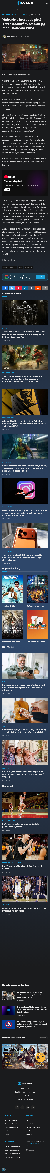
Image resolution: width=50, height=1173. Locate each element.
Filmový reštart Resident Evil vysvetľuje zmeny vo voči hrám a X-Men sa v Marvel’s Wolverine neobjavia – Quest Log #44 (24, 468)
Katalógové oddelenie (12, 1153)
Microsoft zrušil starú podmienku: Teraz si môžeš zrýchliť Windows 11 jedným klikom (31, 1009)
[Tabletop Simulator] (37, 624)
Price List (29, 1134)
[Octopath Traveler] (12, 624)
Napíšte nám (9, 1134)
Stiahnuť (42, 1038)
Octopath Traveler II (36, 606)
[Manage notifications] (3, 1169)
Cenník (28, 1131)
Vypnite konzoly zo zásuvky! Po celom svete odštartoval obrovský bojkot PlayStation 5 (32, 1024)
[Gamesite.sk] (25, 3)
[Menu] (3, 3)
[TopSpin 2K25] (12, 589)
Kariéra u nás (9, 1131)
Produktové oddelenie (12, 1146)
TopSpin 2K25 (8, 606)
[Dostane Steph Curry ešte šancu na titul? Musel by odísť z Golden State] (25, 889)
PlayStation (23, 9)
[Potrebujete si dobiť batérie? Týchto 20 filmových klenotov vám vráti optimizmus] (8, 995)
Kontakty (9, 1142)
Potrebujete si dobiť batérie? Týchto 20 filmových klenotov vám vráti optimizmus (32, 994)
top (20, 267)
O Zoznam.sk (11, 1115)
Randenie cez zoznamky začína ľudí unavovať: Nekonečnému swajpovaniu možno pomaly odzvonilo (24, 687)
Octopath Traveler (11, 642)
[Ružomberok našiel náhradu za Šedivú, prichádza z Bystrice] (25, 805)
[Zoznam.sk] (30, 1151)
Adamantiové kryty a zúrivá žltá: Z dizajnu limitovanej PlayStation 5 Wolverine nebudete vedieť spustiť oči (23, 423)
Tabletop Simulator (36, 642)
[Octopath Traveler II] (37, 589)
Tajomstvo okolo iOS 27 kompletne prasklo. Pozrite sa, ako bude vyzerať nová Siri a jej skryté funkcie (22, 557)
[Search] (46, 3)
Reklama (29, 1115)
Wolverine (28, 267)
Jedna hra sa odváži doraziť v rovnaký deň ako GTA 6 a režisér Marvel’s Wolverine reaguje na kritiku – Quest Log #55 (23, 334)
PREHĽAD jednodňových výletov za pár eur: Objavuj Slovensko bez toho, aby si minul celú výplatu (23, 774)
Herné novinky (13, 9)
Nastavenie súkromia (12, 1127)
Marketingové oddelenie (13, 1157)
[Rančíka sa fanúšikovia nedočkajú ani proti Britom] (25, 847)
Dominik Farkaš (12, 36)
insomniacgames (9, 267)
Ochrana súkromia (11, 1124)
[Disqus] (25, 948)
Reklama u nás (30, 1120)
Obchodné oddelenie (12, 1150)
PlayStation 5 (33, 9)
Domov (4, 9)
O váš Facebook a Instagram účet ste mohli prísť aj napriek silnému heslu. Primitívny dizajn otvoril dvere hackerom (24, 513)
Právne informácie (11, 1120)
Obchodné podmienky (33, 1127)
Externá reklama (31, 1124)
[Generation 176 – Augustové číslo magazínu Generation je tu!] (25, 1056)
